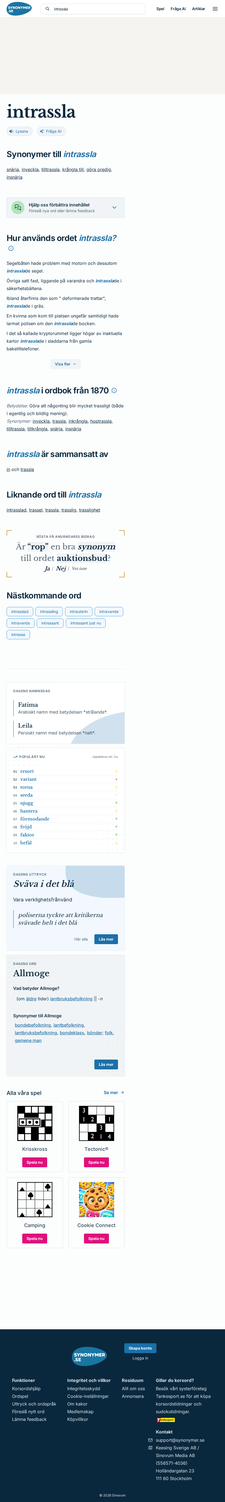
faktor (27, 834)
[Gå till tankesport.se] (184, 1419)
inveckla (30, 169)
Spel (160, 8)
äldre (31, 998)
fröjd (26, 827)
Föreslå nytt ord (28, 1411)
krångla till (73, 169)
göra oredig (98, 169)
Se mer (111, 1092)
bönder (94, 1032)
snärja (13, 169)
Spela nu (35, 1162)
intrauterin (79, 611)
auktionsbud (82, 558)
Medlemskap (80, 1411)
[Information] (11, 248)
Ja (47, 568)
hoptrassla (101, 421)
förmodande (34, 819)
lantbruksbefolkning (71, 998)
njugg (26, 803)
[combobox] (97, 9)
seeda (26, 795)
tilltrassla (50, 169)
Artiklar (198, 8)
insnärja (14, 177)
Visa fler (63, 364)
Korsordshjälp (26, 1388)
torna (26, 787)
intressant (50, 623)
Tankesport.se (170, 1396)
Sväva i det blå (43, 884)
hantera (29, 811)
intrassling (49, 611)
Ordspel (20, 1396)
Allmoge (31, 973)
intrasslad (16, 510)
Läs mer (106, 939)
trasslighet (89, 510)
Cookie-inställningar (88, 1396)
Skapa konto (140, 1348)
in (8, 469)
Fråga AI (178, 8)
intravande (109, 611)
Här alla (81, 939)
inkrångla (78, 421)
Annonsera (133, 1396)
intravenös (20, 623)
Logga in (140, 1358)
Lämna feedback (29, 1419)
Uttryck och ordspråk (34, 1404)
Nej (61, 568)
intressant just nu (86, 623)
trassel (36, 510)
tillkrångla (37, 428)
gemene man (28, 1040)
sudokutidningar (172, 1411)
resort (27, 771)
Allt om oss (133, 1388)
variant (28, 779)
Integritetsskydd (83, 1388)
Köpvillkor (77, 1419)
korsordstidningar (174, 1404)
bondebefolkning (33, 1025)
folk (109, 1032)
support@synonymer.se (180, 1440)
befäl (26, 842)
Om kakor (77, 1404)
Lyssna (22, 131)
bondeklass (72, 1032)
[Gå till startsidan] (19, 9)
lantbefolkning (69, 1025)
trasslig (68, 510)
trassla (59, 421)
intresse (18, 634)
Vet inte (79, 568)
